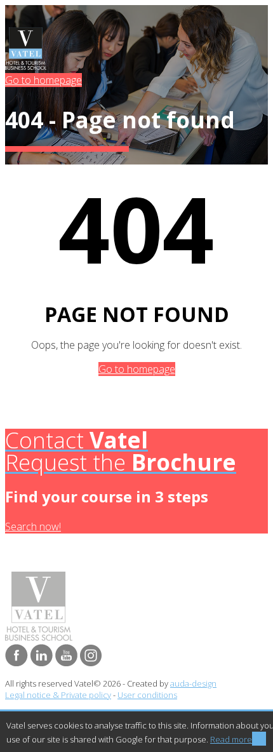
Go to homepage (43, 80)
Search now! (33, 527)
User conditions (147, 695)
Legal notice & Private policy (58, 695)
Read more (231, 739)
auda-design (193, 683)
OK (259, 739)
